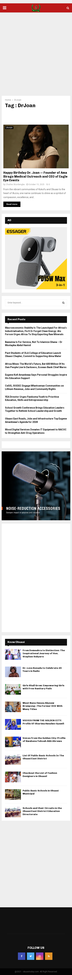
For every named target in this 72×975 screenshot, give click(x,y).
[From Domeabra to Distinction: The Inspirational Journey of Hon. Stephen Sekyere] (13, 654)
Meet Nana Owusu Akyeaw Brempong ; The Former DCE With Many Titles (42, 706)
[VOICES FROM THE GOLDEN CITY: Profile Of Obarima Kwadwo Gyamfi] (13, 724)
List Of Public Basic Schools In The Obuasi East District (43, 757)
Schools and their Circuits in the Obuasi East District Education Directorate (42, 811)
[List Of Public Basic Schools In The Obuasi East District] (13, 759)
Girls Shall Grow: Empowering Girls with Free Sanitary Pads (43, 687)
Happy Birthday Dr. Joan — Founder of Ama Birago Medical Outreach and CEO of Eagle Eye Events (35, 176)
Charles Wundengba (15, 184)
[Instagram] (39, 956)
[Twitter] (30, 956)
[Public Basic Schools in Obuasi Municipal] (13, 794)
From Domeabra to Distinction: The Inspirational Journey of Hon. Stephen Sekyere (44, 653)
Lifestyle (9, 128)
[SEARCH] (63, 302)
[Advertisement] (36, 52)
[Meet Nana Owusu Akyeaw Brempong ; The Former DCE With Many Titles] (13, 707)
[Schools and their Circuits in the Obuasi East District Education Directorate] (13, 812)
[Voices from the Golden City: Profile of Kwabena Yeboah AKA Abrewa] (13, 742)
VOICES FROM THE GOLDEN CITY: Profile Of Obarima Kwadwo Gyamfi (43, 722)
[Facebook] (21, 956)
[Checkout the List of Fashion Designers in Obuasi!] (13, 777)
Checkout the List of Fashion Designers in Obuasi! (40, 774)
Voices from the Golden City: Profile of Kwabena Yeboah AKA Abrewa (44, 740)
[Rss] (48, 956)
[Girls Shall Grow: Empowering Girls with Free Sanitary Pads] (13, 689)
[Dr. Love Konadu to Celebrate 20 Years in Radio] (13, 672)
